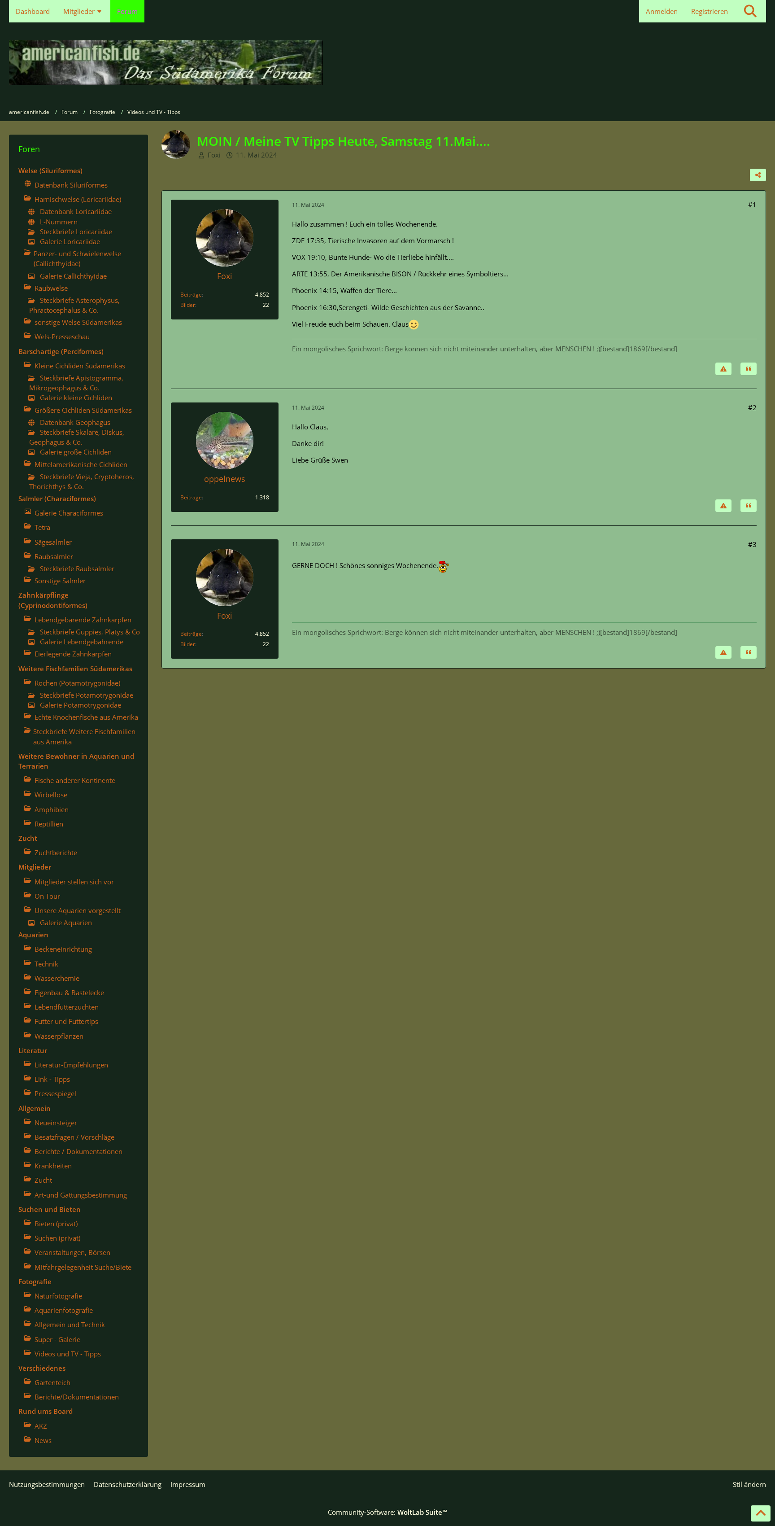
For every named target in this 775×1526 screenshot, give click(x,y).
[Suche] (750, 11)
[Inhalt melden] (723, 369)
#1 (752, 204)
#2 (752, 407)
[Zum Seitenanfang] (761, 1513)
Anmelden (662, 11)
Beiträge (191, 294)
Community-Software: (387, 1512)
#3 (752, 544)
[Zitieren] (748, 369)
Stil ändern (749, 1484)
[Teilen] (758, 175)
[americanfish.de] (387, 63)
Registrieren (709, 11)
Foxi (214, 154)
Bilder (187, 305)
